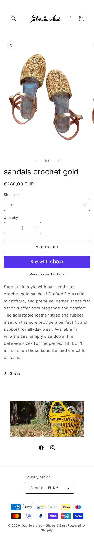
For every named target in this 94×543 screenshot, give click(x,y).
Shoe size (12, 194)
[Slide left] (35, 161)
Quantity (11, 217)
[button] (13, 18)
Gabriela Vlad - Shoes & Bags (44, 525)
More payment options (47, 274)
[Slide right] (58, 161)
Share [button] (15, 373)
